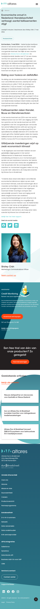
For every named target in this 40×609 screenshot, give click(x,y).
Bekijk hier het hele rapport (11, 217)
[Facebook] (8, 591)
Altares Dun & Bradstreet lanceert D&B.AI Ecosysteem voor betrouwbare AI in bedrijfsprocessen (19, 432)
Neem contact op (8, 275)
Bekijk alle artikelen (10, 382)
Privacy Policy (10, 602)
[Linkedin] (3, 591)
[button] (37, 4)
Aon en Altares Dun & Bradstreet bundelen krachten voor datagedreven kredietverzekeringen (20, 413)
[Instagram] (18, 591)
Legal (3, 602)
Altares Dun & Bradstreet (20, 54)
